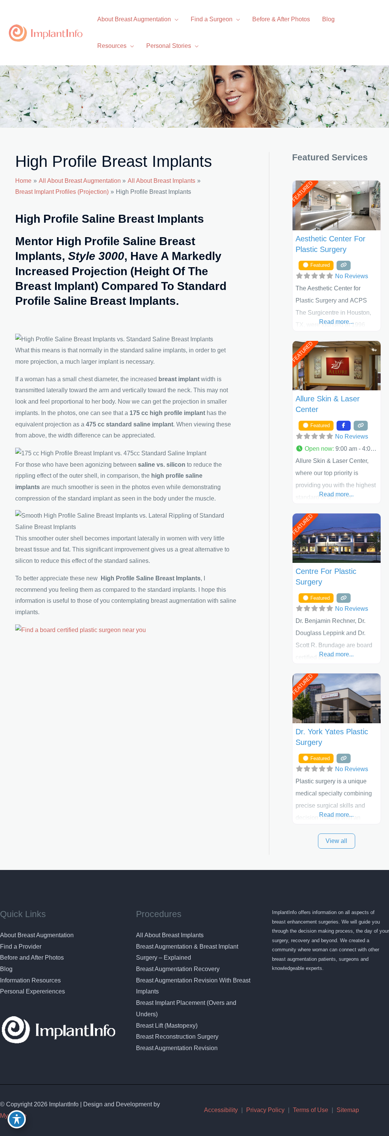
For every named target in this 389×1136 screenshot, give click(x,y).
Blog (6, 969)
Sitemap (348, 1110)
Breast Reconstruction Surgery (177, 1036)
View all (336, 841)
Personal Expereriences (32, 991)
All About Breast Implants (170, 935)
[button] (337, 449)
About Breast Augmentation (37, 935)
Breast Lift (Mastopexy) (167, 1025)
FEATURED (302, 191)
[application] (175, 19)
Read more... (336, 321)
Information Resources (30, 980)
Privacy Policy (265, 1110)
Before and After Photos (32, 957)
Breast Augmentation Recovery (178, 969)
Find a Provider (20, 946)
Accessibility (221, 1110)
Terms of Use (310, 1110)
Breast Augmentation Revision (177, 1048)
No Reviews (351, 276)
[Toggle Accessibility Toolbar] (17, 1119)
